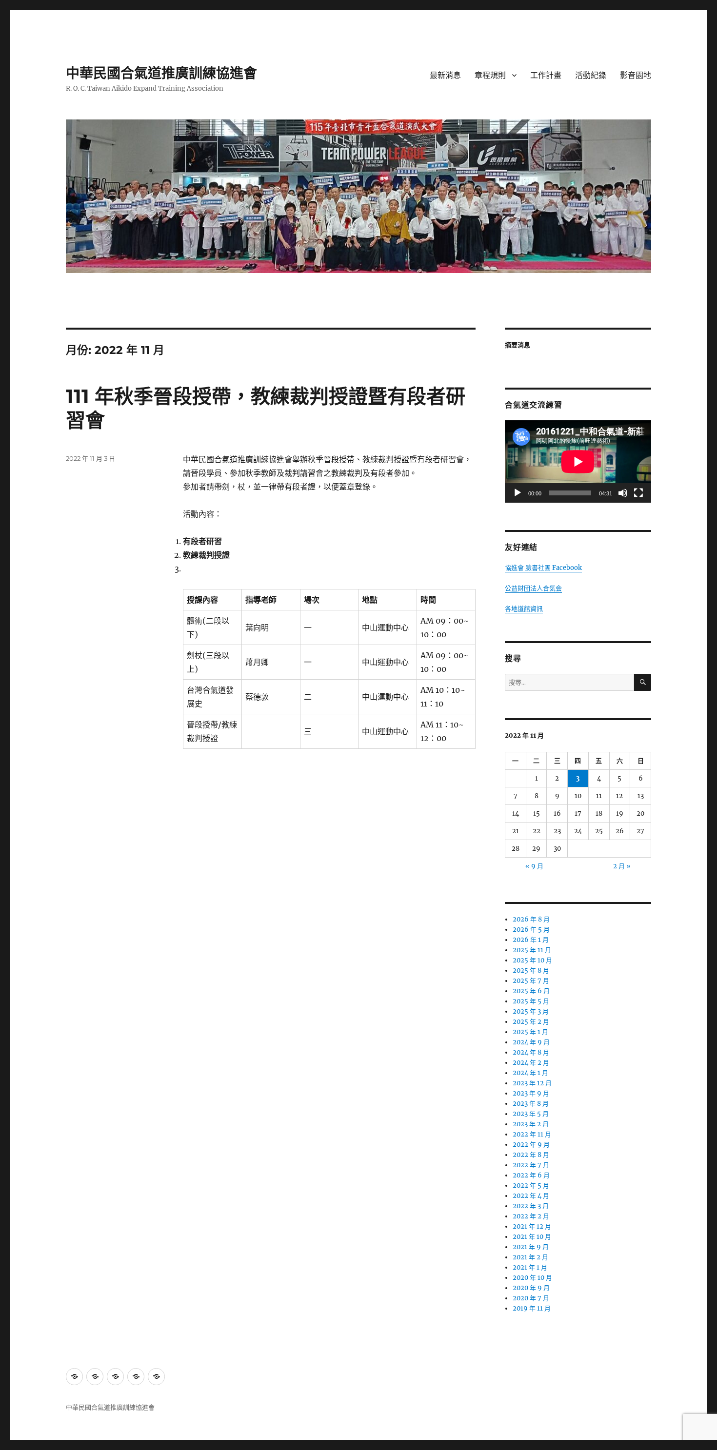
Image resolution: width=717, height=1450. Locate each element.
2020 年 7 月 (531, 1298)
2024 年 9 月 (531, 1042)
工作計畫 (545, 75)
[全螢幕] (638, 493)
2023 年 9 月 (531, 1093)
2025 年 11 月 (532, 950)
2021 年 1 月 (530, 1267)
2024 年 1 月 (530, 1073)
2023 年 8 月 (531, 1103)
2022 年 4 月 (531, 1196)
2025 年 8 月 (531, 970)
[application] (578, 461)
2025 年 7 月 (531, 981)
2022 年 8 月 (531, 1155)
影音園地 (635, 75)
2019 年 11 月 (532, 1308)
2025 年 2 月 (531, 1022)
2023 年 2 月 (531, 1124)
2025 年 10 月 (532, 960)
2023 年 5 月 (531, 1114)
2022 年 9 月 (531, 1144)
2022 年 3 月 (531, 1206)
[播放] (517, 493)
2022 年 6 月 (531, 1175)
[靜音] (623, 493)
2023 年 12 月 (532, 1083)
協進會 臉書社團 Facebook (543, 568)
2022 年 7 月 (531, 1165)
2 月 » (622, 866)
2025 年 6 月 (531, 991)
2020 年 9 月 (531, 1288)
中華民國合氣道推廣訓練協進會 (161, 73)
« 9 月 (534, 866)
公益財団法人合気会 (533, 588)
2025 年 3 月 (531, 1011)
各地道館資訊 (524, 609)
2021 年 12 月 (532, 1226)
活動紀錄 (590, 75)
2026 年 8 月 (531, 919)
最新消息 (445, 75)
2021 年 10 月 (532, 1237)
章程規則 (490, 75)
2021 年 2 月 (530, 1257)
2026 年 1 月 (531, 940)
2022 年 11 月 (532, 1134)
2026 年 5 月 (531, 929)
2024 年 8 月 (531, 1052)
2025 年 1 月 (530, 1032)
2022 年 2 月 (531, 1216)
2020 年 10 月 (532, 1278)
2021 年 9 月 (531, 1247)
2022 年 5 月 (531, 1185)
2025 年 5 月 (531, 1001)
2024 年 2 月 (531, 1062)
